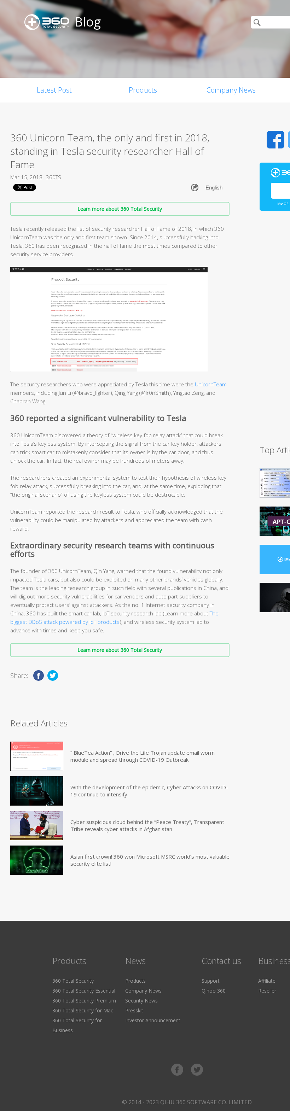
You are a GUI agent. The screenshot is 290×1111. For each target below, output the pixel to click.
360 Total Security (73, 980)
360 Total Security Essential (83, 990)
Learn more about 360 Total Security (119, 208)
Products (143, 90)
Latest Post (54, 90)
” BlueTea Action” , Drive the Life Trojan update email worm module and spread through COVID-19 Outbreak (142, 756)
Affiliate (267, 980)
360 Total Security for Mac (82, 1010)
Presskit (134, 1010)
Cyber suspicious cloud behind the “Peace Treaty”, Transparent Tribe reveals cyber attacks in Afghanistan (147, 825)
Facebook (275, 139)
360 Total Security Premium (84, 1000)
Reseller (267, 990)
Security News (141, 1000)
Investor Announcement (152, 1020)
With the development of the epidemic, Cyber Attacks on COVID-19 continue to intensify (149, 791)
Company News (231, 90)
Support (211, 980)
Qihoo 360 (214, 990)
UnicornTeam (211, 384)
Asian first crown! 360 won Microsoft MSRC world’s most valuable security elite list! (150, 860)
